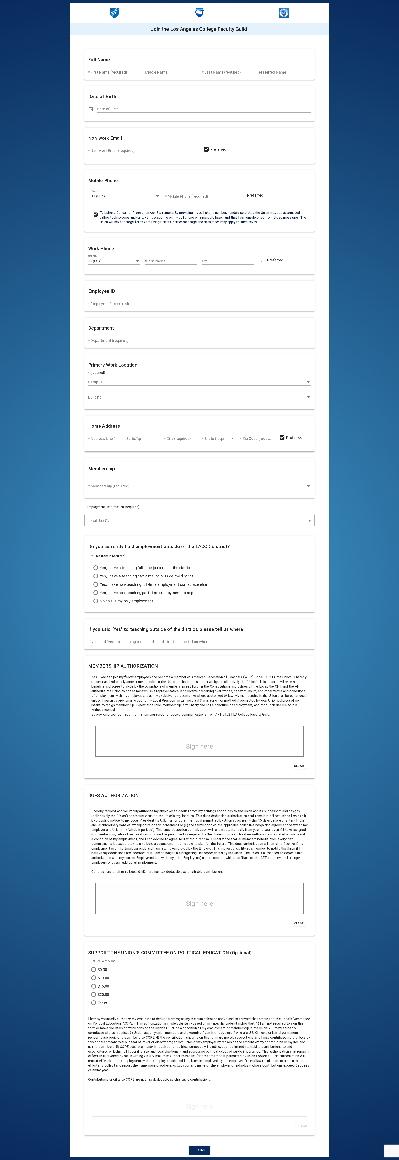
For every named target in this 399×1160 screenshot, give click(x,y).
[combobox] (125, 194)
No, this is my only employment (126, 601)
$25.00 (103, 994)
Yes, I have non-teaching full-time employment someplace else (153, 584)
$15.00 (103, 986)
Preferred (218, 149)
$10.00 (103, 978)
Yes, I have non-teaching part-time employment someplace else (154, 592)
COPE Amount (103, 961)
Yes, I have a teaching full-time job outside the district (146, 568)
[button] (157, 195)
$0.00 (102, 969)
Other (102, 1003)
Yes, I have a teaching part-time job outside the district (146, 576)
